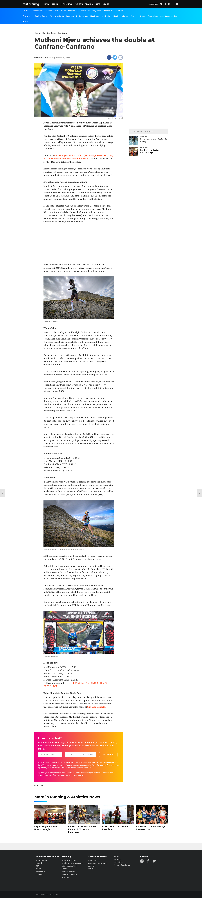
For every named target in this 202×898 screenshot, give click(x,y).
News (46, 4)
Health (116, 16)
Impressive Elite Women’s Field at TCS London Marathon (82, 829)
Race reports (93, 860)
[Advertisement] (78, 243)
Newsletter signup (122, 865)
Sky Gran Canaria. (96, 706)
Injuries (125, 16)
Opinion (55, 4)
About (106, 4)
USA (56, 11)
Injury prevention (69, 866)
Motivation (106, 16)
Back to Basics (41, 16)
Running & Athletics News (54, 33)
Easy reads (96, 11)
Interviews (66, 4)
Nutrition (66, 877)
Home (37, 33)
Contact (117, 859)
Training (89, 4)
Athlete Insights (57, 16)
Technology (153, 16)
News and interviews (47, 857)
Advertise (118, 862)
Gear (98, 4)
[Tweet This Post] (114, 57)
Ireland (49, 11)
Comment (85, 11)
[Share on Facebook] (109, 57)
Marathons (94, 16)
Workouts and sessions (72, 863)
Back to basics (68, 871)
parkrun (91, 866)
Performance (82, 16)
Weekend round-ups (97, 863)
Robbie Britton (44, 58)
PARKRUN (79, 4)
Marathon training (69, 874)
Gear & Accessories (168, 16)
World (63, 11)
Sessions (70, 16)
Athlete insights (69, 860)
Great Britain (38, 11)
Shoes (142, 16)
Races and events (98, 857)
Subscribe (153, 4)
